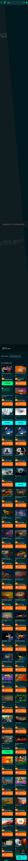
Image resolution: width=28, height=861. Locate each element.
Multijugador (14, 356)
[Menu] (1, 2)
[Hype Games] (5, 3)
